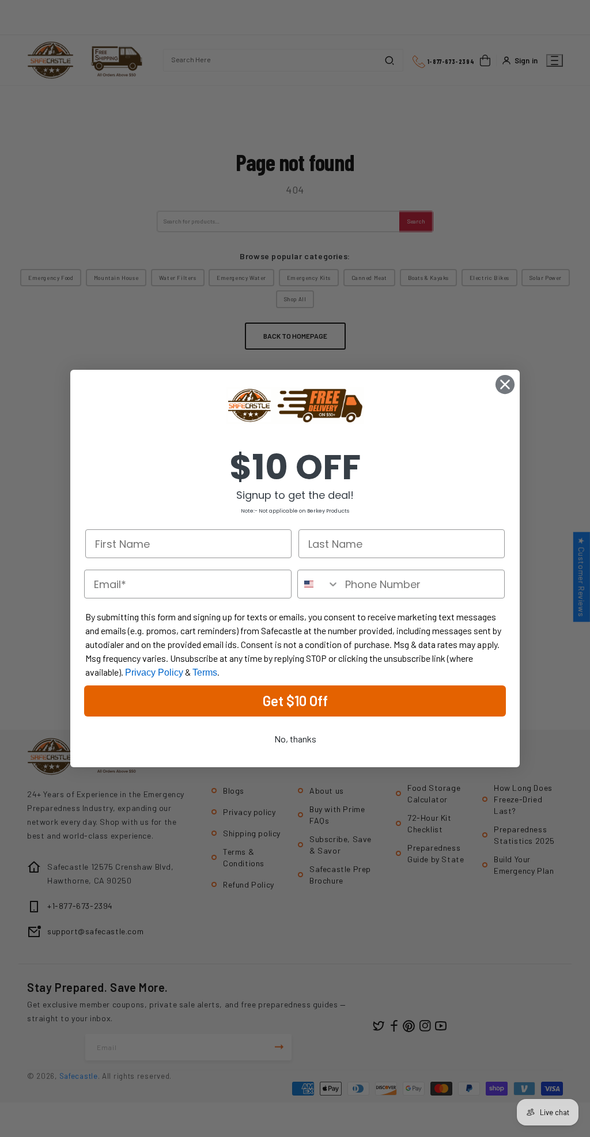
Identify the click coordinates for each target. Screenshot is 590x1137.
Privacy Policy (154, 672)
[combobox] (318, 584)
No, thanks (295, 738)
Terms (204, 672)
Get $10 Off (295, 700)
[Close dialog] (505, 384)
